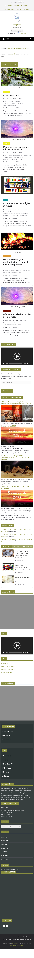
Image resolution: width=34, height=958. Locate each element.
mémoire (8, 272)
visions (19, 324)
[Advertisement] (17, 612)
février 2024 (4, 841)
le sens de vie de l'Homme (9, 105)
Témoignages (7, 310)
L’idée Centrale (9, 9)
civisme (6, 270)
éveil (4, 272)
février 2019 (4, 859)
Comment (28, 547)
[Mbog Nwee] (3, 39)
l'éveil (29, 155)
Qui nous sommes (7, 937)
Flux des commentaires (8, 669)
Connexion (4, 663)
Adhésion (26, 9)
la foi (5, 324)
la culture (5, 213)
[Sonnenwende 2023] (17, 428)
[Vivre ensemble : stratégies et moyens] (8, 567)
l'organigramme (18, 211)
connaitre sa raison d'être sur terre (13, 101)
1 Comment (24, 209)
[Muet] (27, 363)
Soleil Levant (8, 98)
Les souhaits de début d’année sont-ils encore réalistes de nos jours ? (22, 553)
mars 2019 (4, 855)
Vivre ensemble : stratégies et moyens (16, 204)
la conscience (25, 211)
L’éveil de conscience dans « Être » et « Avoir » (16, 148)
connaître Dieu (8, 155)
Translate (23, 33)
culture (28, 270)
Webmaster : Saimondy (17, 945)
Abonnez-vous (7, 391)
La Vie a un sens (11, 95)
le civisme (5, 215)
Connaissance (7, 256)
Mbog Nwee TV (25, 5)
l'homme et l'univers (9, 157)
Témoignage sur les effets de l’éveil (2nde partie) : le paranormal (17, 49)
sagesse (19, 157)
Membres (18, 9)
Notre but (5, 939)
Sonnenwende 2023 (8, 426)
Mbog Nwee (17, 25)
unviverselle (20, 159)
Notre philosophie (21, 939)
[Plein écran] (30, 363)
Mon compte (8, 5)
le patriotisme (11, 215)
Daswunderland (7, 732)
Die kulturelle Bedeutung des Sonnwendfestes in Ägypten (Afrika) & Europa (15, 457)
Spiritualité (6, 92)
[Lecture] (4, 363)
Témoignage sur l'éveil (12, 324)
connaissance (12, 270)
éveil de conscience (23, 155)
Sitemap (29, 939)
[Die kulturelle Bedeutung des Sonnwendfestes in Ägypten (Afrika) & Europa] (17, 461)
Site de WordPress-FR (7, 672)
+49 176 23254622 (6, 812)
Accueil (12, 54)
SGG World (6, 736)
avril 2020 (4, 844)
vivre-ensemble (23, 215)
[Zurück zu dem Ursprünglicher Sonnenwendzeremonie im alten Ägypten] (17, 405)
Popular (7, 547)
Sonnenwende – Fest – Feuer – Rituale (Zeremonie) (15, 487)
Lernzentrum (6, 740)
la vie (15, 157)
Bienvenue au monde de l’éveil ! (22, 578)
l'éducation (7, 211)
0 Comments (23, 98)
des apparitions (13, 322)
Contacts (16, 5)
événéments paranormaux (24, 322)
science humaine (7, 159)
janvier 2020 (5, 848)
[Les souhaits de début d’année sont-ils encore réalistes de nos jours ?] (8, 553)
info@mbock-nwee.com (12, 869)
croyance (7, 322)
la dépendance (11, 213)
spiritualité (14, 159)
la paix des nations (20, 213)
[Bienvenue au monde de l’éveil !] (8, 579)
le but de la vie (20, 103)
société (17, 215)
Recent (18, 547)
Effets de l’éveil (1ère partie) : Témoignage (17, 315)
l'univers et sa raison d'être (9, 103)
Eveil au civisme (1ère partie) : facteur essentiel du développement (15, 262)
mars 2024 (4, 837)
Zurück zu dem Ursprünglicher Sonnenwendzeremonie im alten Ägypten (16, 402)
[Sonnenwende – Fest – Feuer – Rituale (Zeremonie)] (17, 491)
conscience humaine (21, 270)
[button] (17, 356)
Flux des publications (7, 666)
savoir (23, 157)
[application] (17, 356)
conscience (15, 155)
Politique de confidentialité (24, 937)
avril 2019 (4, 852)
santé (16, 272)
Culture (6, 199)
